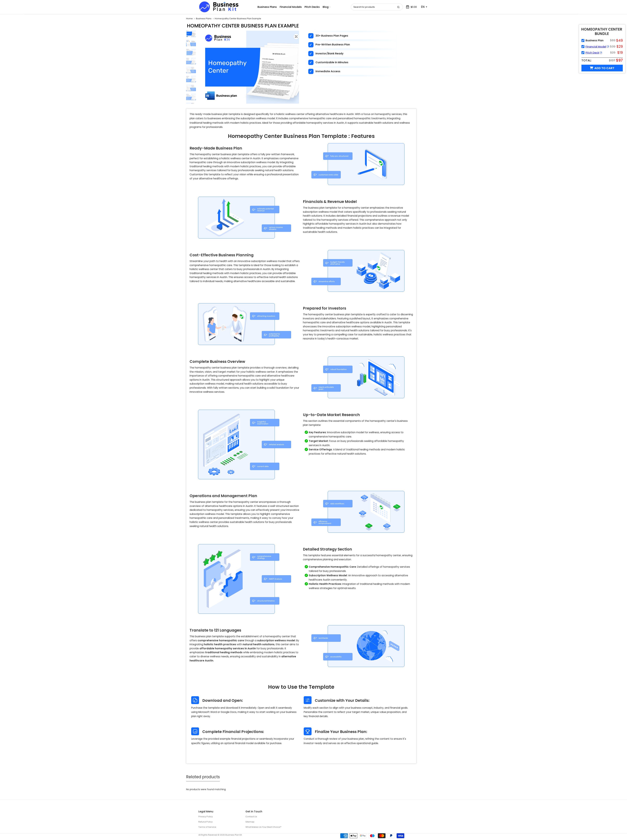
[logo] (218, 7)
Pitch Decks (312, 7)
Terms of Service (207, 827)
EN (423, 7)
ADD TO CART (604, 68)
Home (189, 18)
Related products (203, 777)
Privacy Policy (205, 816)
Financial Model (596, 47)
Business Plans (267, 7)
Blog (326, 7)
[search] (398, 7)
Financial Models (291, 7)
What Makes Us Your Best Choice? (263, 827)
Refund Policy (205, 821)
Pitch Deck (592, 53)
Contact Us (251, 816)
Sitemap (249, 821)
